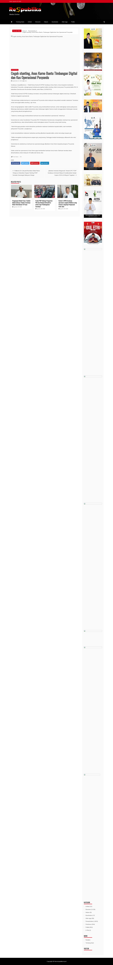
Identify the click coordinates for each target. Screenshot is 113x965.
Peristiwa (88, 924)
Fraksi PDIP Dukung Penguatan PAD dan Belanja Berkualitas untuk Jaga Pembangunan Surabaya (43, 204)
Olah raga (65, 22)
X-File (87, 930)
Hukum (46, 22)
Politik (73, 22)
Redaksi (88, 940)
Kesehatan (55, 22)
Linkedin (45, 163)
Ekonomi (37, 22)
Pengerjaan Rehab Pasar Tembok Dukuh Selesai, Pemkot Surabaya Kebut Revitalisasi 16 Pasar (21, 203)
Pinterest (35, 163)
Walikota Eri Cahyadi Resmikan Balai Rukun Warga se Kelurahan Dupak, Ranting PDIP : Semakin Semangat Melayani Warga (26, 173)
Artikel (30, 22)
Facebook (16, 163)
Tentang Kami (20, 22)
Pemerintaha (15, 69)
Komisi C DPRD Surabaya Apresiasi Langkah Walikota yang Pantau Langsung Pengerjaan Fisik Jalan (68, 204)
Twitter (25, 163)
